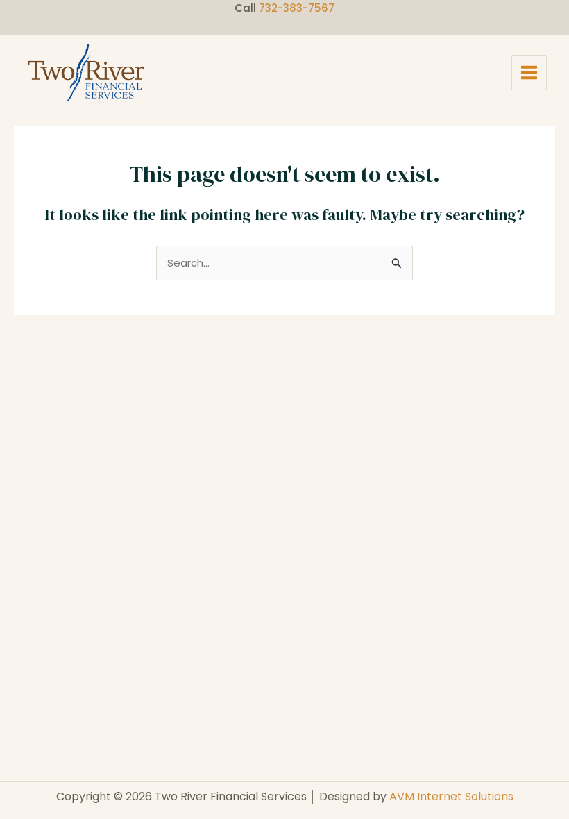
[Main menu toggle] (529, 73)
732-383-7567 (296, 8)
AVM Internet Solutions (451, 796)
